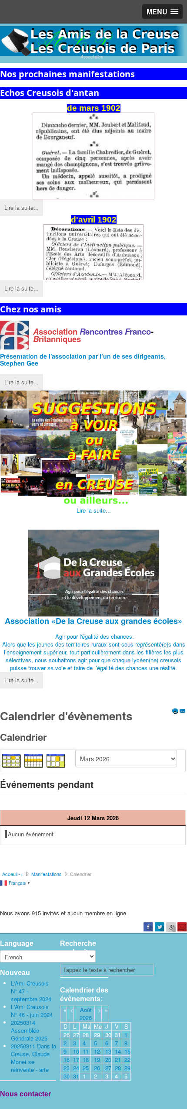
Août (86, 1010)
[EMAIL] (183, 712)
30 (66, 1076)
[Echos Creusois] (93, 156)
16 (66, 1059)
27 (108, 1068)
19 (97, 1059)
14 (118, 1051)
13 (108, 1051)
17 (76, 1059)
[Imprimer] (175, 712)
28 (118, 1068)
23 (66, 1068)
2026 (86, 1017)
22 (127, 1059)
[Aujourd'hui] (56, 760)
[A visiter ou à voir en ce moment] (93, 448)
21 (118, 1059)
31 (76, 1076)
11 (86, 1051)
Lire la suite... (21, 207)
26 (97, 1068)
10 (76, 1051)
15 (127, 1051)
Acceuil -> (12, 873)
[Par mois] (11, 760)
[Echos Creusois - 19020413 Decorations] (93, 252)
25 (86, 1068)
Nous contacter (25, 1094)
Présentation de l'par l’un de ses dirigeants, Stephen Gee (83, 359)
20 (108, 1059)
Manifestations (46, 873)
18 (86, 1059)
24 (76, 1068)
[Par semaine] (33, 760)
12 (97, 1051)
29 (127, 1068)
